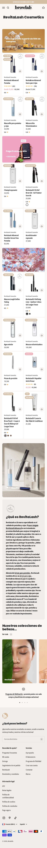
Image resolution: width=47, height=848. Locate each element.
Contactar (29, 770)
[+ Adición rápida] (20, 71)
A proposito (30, 753)
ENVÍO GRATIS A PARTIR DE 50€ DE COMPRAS (23, 2)
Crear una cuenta (32, 765)
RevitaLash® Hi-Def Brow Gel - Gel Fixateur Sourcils (34, 193)
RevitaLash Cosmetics (10, 77)
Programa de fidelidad (33, 761)
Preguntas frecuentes (9, 753)
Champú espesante (10, 190)
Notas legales (6, 790)
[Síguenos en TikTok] (15, 817)
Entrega (5, 761)
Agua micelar (8, 344)
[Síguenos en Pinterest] (9, 817)
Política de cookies (8, 802)
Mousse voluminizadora (34, 344)
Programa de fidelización (14, 694)
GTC (3, 786)
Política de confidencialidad (8, 796)
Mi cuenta (5, 757)
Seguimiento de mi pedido (11, 765)
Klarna (28, 774)
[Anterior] (2, 2)
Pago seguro (6, 810)
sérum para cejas (25, 576)
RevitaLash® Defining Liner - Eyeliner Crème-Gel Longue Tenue (34, 302)
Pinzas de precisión (10, 378)
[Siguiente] (44, 2)
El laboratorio (30, 757)
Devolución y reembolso (10, 774)
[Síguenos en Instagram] (3, 817)
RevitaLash (6, 770)
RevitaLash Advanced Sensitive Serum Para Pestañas (11, 238)
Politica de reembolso (9, 806)
